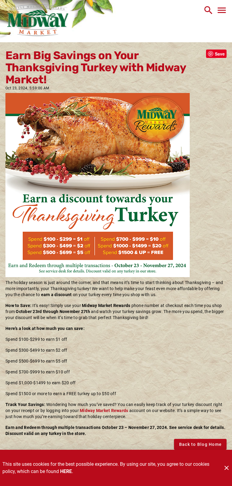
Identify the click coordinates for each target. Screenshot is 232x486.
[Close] (226, 467)
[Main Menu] (221, 10)
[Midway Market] (37, 21)
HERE (66, 471)
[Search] (208, 10)
